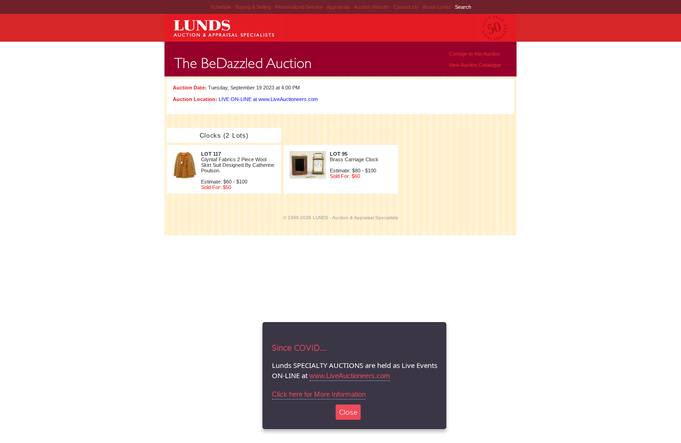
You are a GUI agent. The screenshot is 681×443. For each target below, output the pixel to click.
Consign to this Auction (474, 54)
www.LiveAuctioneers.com (349, 376)
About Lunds (437, 7)
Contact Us (406, 7)
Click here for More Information (319, 394)
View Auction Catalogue (475, 65)
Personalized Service (299, 7)
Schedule (220, 7)
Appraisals (339, 7)
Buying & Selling (253, 7)
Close (348, 412)
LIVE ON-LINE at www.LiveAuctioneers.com (268, 99)
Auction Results (372, 7)
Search (463, 7)
